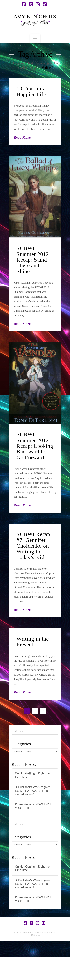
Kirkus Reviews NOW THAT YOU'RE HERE (33, 806)
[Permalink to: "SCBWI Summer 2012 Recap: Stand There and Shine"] (35, 196)
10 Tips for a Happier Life (31, 91)
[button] (35, 38)
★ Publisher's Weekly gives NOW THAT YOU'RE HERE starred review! (32, 791)
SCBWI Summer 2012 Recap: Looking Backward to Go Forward (35, 445)
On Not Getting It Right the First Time (32, 775)
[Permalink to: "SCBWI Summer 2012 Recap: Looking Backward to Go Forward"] (35, 383)
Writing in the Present (33, 641)
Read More (22, 137)
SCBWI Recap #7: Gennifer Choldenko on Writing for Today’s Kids (33, 545)
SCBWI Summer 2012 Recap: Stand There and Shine (33, 259)
